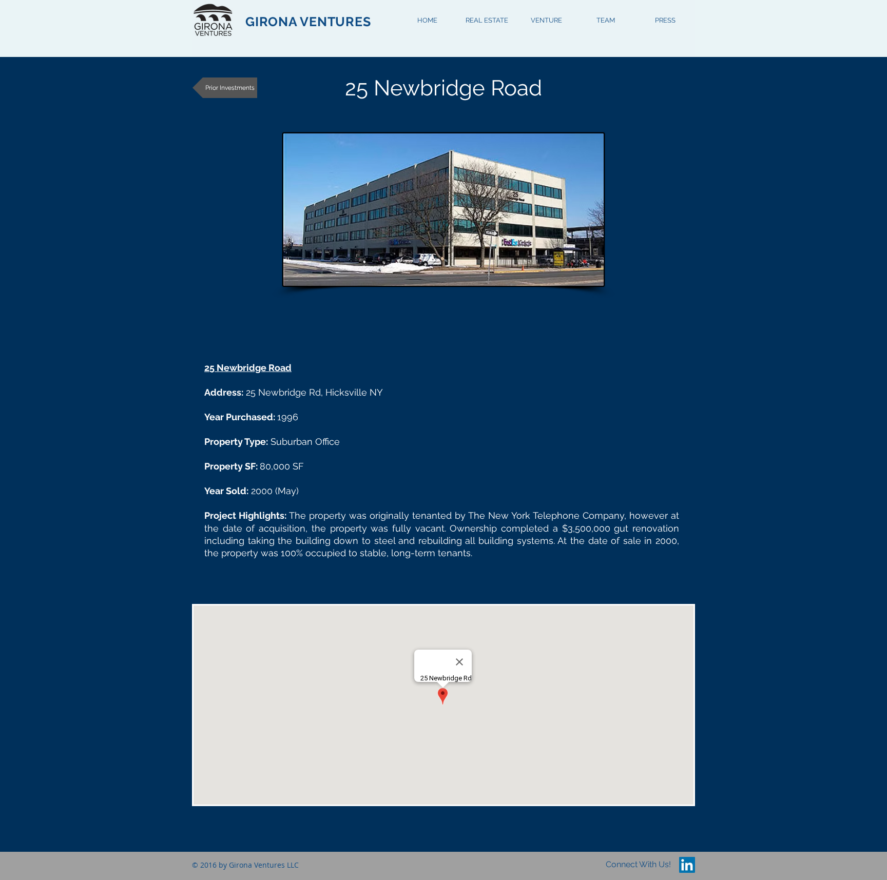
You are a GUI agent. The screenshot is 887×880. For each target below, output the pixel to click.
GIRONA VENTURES (308, 21)
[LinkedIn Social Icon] (687, 865)
